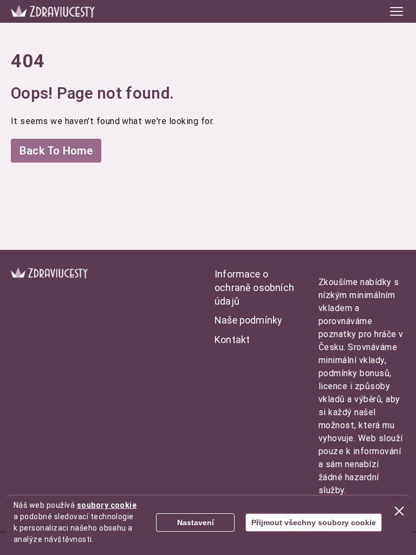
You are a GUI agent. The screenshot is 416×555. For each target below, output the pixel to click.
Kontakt (232, 339)
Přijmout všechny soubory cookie (313, 522)
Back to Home (56, 150)
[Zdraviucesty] (53, 11)
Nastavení (195, 522)
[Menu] (396, 11)
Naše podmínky (248, 320)
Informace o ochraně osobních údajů (254, 287)
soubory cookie (107, 505)
